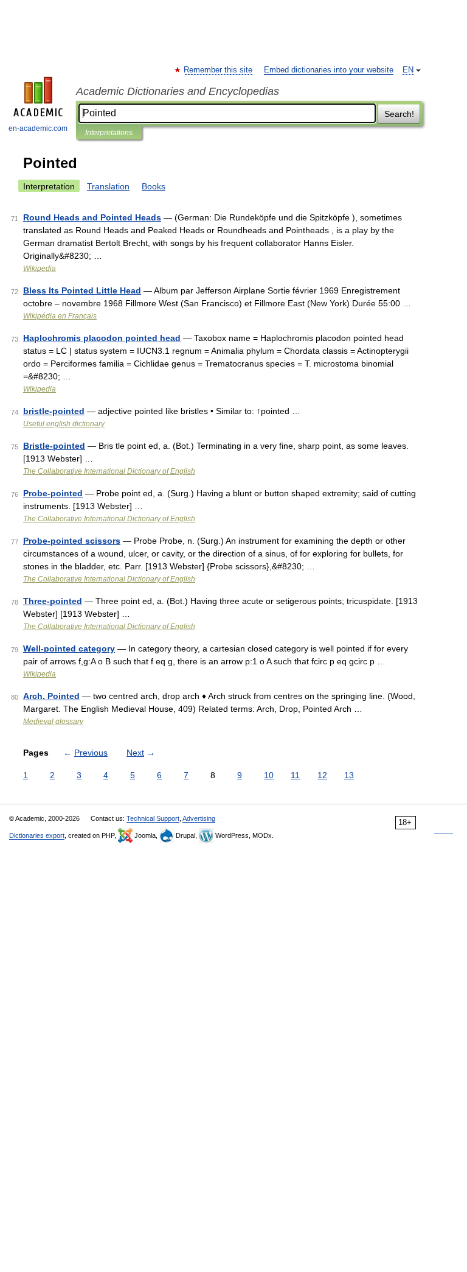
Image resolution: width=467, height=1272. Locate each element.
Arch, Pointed (51, 696)
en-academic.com (38, 128)
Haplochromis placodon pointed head (102, 338)
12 (322, 775)
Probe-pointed (53, 493)
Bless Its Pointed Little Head (82, 290)
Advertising (198, 818)
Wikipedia (39, 268)
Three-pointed (52, 601)
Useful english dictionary (64, 424)
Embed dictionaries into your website (328, 70)
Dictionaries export (36, 835)
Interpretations (109, 132)
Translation (108, 186)
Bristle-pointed (54, 446)
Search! (399, 114)
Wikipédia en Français (60, 316)
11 (295, 775)
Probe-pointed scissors (71, 541)
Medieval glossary (53, 721)
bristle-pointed (54, 411)
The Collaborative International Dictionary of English (109, 471)
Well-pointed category (69, 648)
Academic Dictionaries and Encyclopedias (177, 91)
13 (349, 775)
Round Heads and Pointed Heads (92, 217)
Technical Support (152, 818)
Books (153, 186)
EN (408, 70)
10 (269, 775)
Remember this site (218, 70)
